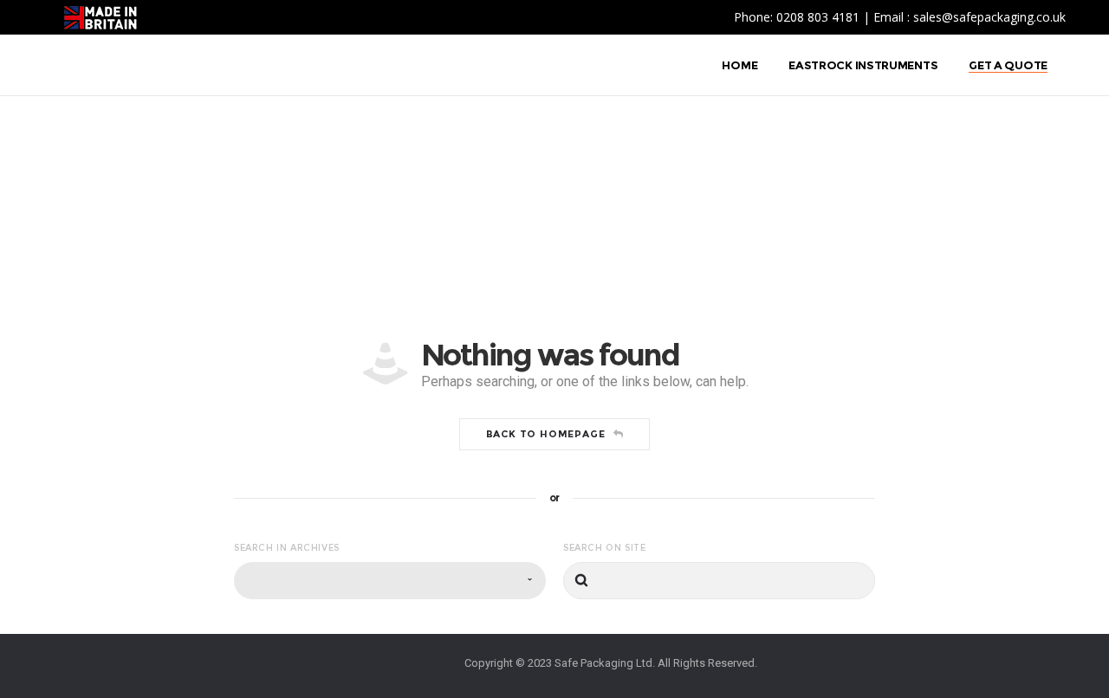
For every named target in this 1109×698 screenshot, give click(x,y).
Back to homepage (546, 434)
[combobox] (390, 580)
